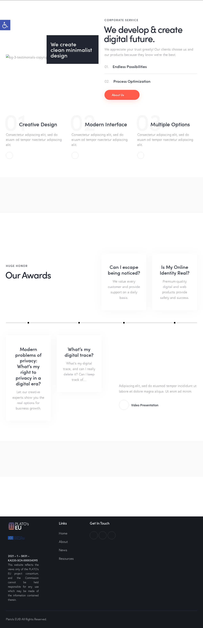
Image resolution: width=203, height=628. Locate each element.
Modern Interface (106, 124)
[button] (5, 25)
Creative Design (38, 124)
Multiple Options (170, 124)
